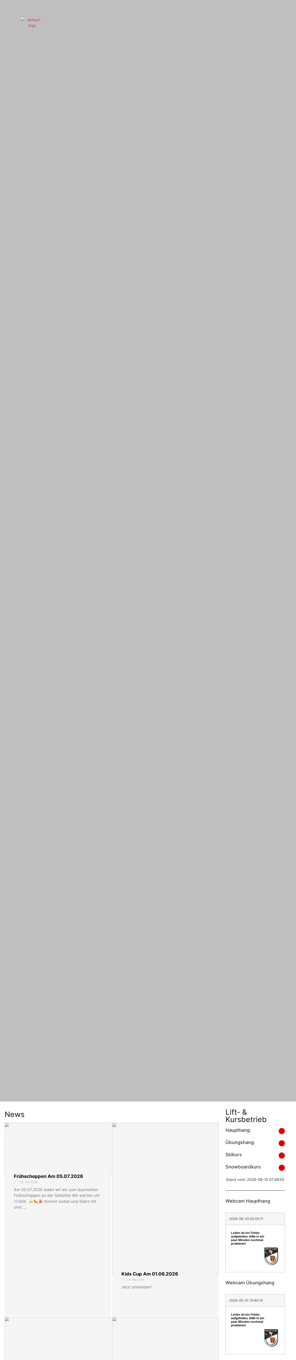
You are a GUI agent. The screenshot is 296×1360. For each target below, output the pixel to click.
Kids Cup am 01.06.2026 (149, 1274)
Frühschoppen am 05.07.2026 (48, 1176)
